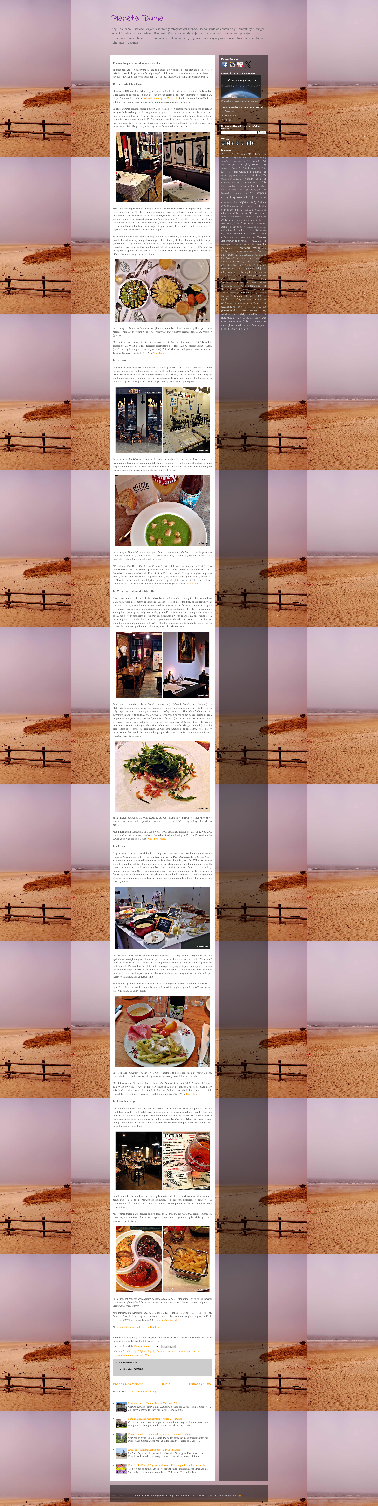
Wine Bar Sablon (157, 838)
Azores (224, 168)
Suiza (235, 289)
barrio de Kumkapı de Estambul (160, 98)
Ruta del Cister (249, 282)
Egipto (257, 189)
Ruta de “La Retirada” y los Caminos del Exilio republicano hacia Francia (166, 1465)
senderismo (242, 325)
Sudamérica (254, 285)
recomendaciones (122, 1355)
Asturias (255, 164)
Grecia (258, 213)
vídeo (238, 328)
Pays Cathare (245, 254)
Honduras (237, 216)
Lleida (228, 233)
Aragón (224, 160)
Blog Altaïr (230, 115)
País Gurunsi (254, 258)
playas (262, 317)
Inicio (166, 1383)
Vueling (228, 119)
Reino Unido (246, 275)
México (244, 240)
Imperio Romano (234, 220)
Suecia (224, 289)
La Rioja (228, 230)
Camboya (225, 179)
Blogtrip (151, 1351)
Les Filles (191, 1093)
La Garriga (261, 226)
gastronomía (192, 1351)
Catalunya (251, 182)
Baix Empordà (249, 168)
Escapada (172, 1351)
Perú (259, 264)
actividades (228, 306)
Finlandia (249, 206)
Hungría (262, 216)
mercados (254, 310)
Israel (259, 223)
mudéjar (253, 314)
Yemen (256, 303)
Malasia (241, 233)
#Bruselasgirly (128, 1351)
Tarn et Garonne (228, 292)
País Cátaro (226, 258)
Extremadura (233, 206)
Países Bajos (232, 264)
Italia (224, 226)
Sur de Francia (249, 289)
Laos (252, 230)
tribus (229, 328)
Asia (240, 164)
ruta (223, 325)
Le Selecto (192, 583)
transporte (260, 325)
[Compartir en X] (168, 1346)
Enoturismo (241, 193)
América (225, 157)
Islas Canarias (242, 223)
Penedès (248, 265)
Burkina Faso (239, 175)
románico (255, 321)
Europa (181, 1351)
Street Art (238, 285)
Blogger (239, 1495)
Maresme (231, 237)
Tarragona (246, 292)
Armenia (237, 160)
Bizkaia (257, 171)
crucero (246, 306)
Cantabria (236, 178)
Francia (231, 209)
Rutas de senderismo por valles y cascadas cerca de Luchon (159, 1434)
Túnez (250, 296)
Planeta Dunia (137, 18)
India (252, 220)
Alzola (256, 154)
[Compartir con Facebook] (171, 1346)
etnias (259, 306)
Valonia (228, 303)
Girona (243, 213)
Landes (240, 230)
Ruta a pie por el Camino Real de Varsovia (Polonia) (155, 1403)
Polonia (231, 272)
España (236, 197)
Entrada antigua (200, 1383)
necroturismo (248, 318)
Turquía (238, 296)
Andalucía (242, 157)
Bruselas (161, 1351)
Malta (253, 233)
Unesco (229, 299)
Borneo (224, 175)
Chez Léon (158, 352)
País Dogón (240, 258)
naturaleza (227, 317)
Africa (225, 154)
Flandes (262, 206)
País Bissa (259, 254)
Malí (263, 233)
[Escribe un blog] (165, 1346)
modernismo (228, 314)
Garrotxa (259, 210)
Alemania (242, 154)
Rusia (254, 279)
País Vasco (236, 261)
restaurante (138, 1355)
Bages (234, 168)
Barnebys (229, 111)
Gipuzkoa (226, 213)
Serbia (263, 282)
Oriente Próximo (244, 251)
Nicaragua (225, 244)
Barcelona (240, 171)
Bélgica (141, 1351)
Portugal (245, 272)
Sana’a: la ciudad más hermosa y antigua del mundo (155, 1418)
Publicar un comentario (131, 1368)
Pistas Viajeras (257, 268)
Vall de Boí (260, 299)
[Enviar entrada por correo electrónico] (156, 1346)
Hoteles (249, 216)
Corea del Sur (247, 185)
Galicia (248, 210)
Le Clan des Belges (171, 1319)
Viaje (148, 1355)
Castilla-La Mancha (230, 182)
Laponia (262, 230)
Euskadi (262, 202)
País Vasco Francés (257, 261)
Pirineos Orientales (231, 268)
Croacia (232, 189)
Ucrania (262, 296)
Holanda (225, 216)
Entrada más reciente (128, 1383)
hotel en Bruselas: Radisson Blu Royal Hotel (139, 1326)
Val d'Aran (246, 299)
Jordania (249, 226)
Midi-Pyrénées (246, 237)
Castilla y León (253, 178)
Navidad (256, 240)
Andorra (258, 157)
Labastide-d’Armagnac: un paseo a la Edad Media (154, 1449)
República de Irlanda (239, 279)
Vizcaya (242, 303)
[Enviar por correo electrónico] (162, 1346)
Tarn (261, 289)
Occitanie (244, 248)
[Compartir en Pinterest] (174, 1346)
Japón (236, 226)
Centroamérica (228, 185)
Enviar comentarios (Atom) (142, 1391)
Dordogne (245, 189)
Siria (227, 285)
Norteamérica (242, 244)
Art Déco (252, 161)
